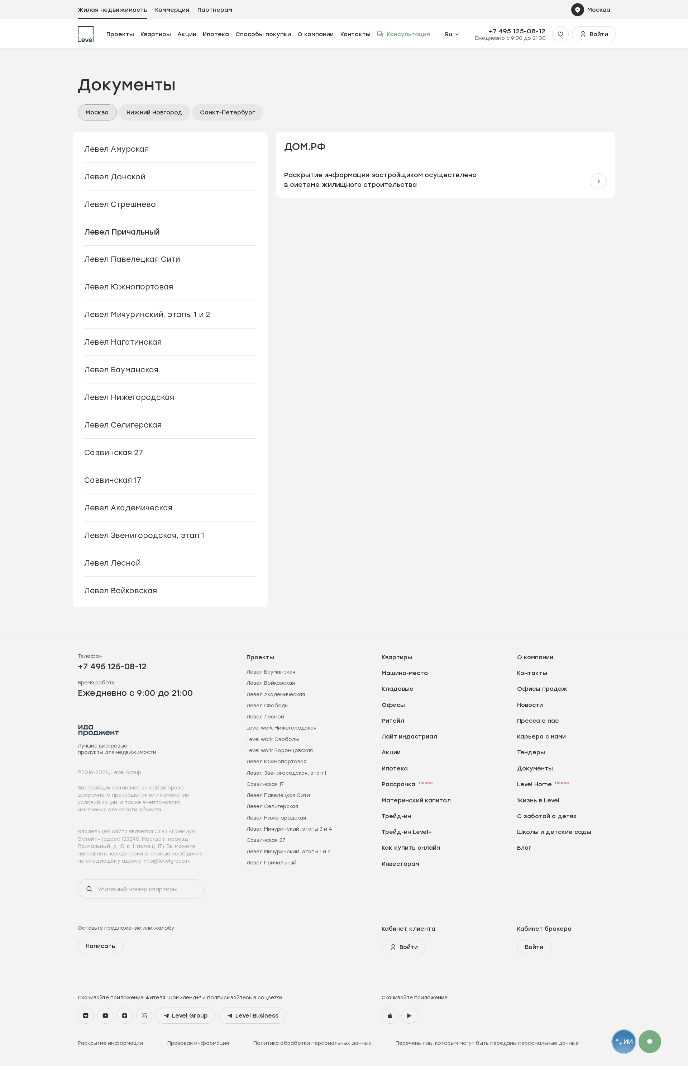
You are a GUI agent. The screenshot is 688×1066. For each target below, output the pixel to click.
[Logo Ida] (99, 730)
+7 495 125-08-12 (517, 31)
